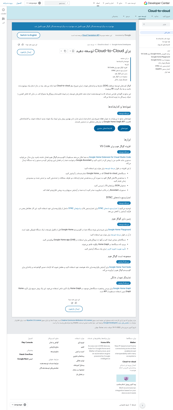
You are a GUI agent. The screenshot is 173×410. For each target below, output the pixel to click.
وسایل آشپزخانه (79, 365)
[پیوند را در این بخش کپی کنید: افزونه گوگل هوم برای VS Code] (97, 146)
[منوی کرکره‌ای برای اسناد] (93, 3)
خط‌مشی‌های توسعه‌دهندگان (49, 368)
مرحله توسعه (124, 113)
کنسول (19, 3)
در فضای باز (80, 374)
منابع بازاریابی (54, 347)
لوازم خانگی (80, 360)
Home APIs (105, 342)
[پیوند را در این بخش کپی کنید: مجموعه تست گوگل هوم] (105, 256)
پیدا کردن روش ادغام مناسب (126, 384)
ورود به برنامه (7, 3)
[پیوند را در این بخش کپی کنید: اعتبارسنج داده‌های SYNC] (103, 197)
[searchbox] (156, 24)
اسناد (98, 3)
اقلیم (82, 347)
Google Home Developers (121, 44)
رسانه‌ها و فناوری (78, 356)
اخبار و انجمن (109, 3)
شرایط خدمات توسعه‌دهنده (49, 363)
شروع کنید (166, 16)
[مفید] (23, 44)
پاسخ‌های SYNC (74, 208)
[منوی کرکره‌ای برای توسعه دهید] (135, 16)
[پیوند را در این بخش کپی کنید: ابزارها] (121, 139)
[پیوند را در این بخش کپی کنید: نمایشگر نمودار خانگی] (108, 277)
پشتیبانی (115, 16)
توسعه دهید (132, 3)
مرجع (128, 16)
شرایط (134, 405)
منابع (120, 3)
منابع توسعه (55, 351)
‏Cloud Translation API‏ (90, 35)
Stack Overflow (26, 354)
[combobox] (57, 3)
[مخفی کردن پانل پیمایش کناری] (142, 405)
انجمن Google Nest (25, 359)
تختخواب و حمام (78, 370)
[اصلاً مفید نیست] (19, 44)
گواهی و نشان (54, 342)
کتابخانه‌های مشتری (104, 128)
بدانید (156, 16)
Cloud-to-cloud (159, 11)
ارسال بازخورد (25, 52)
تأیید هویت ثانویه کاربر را (116, 249)
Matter (133, 342)
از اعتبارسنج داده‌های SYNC (108, 208)
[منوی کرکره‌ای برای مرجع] (123, 16)
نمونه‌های (124, 128)
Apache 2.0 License (34, 320)
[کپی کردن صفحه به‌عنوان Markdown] (65, 51)
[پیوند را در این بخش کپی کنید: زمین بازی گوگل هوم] (109, 218)
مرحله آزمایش (123, 262)
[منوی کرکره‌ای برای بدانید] (151, 16)
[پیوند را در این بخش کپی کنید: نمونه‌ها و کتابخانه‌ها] (105, 106)
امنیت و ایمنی (79, 351)
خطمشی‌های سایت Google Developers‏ (116, 323)
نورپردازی (81, 342)
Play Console (27, 342)
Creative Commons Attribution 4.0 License (76, 320)
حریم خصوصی (124, 405)
